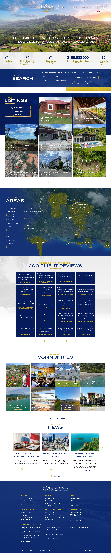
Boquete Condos (75, 498)
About (31, 498)
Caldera (10, 243)
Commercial (77, 83)
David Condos (74, 500)
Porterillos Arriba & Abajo (33, 211)
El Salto (10, 226)
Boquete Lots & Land (51, 512)
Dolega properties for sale (52, 527)
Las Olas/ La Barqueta (32, 215)
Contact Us (84, 7)
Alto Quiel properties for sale (53, 538)
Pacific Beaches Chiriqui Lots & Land (55, 517)
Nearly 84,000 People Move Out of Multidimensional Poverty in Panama (55, 455)
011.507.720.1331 (101, 7)
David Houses (49, 500)
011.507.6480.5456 (27, 515)
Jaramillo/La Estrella (14, 230)
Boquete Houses (49, 498)
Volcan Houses (49, 505)
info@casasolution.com (28, 517)
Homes (46, 80)
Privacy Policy (31, 504)
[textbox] (55, 73)
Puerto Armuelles (13, 240)
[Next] (102, 447)
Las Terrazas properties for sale (30, 535)
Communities (63, 7)
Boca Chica (29, 218)
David (27, 225)
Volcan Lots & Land (50, 519)
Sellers (32, 7)
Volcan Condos (74, 505)
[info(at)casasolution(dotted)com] (93, 7)
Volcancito (29, 208)
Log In (102, 5)
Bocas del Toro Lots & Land (53, 516)
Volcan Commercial (76, 520)
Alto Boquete (11, 211)
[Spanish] (99, 11)
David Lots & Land (50, 514)
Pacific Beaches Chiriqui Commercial (77, 518)
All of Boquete (12, 208)
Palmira (10, 233)
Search (17, 7)
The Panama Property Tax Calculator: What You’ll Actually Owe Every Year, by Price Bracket (26, 455)
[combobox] (55, 73)
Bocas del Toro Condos (77, 502)
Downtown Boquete (13, 223)
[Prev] (9, 447)
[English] (97, 11)
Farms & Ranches (60, 83)
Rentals (76, 81)
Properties (8, 7)
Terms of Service (23, 504)
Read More (27, 469)
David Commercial (75, 514)
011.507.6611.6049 (101, 8)
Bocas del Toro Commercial (78, 516)
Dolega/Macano (12, 247)
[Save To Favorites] (70, 99)
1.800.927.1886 (100, 9)
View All (53, 182)
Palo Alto (10, 236)
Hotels (87, 83)
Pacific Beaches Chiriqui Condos (79, 504)
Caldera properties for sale (53, 529)
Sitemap (49, 550)
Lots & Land (48, 83)
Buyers (25, 7)
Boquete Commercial (76, 512)
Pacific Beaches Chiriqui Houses (54, 504)
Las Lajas (28, 221)
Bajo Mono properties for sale (53, 532)
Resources (74, 7)
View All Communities (57, 418)
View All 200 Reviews (57, 341)
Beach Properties (89, 81)
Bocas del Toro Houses (51, 502)
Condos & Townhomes (62, 80)
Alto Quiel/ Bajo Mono (14, 220)
